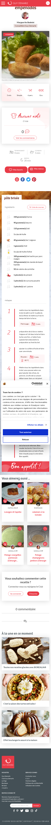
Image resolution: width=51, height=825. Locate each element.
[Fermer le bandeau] (47, 384)
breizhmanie (38, 508)
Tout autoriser (25, 432)
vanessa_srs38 (12, 551)
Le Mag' (4, 781)
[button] (3, 3)
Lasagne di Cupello (12, 512)
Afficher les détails (35, 425)
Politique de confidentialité (34, 783)
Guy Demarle (6, 776)
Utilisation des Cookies (33, 785)
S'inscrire (33, 593)
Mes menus (39, 168)
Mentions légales (31, 781)
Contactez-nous (31, 776)
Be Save (4, 785)
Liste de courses (38, 207)
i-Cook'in (5, 788)
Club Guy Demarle (8, 778)
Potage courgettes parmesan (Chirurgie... (12, 558)
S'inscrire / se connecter (12, 821)
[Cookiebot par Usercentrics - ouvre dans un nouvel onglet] (32, 383)
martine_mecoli (13, 508)
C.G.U (27, 778)
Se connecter (15, 593)
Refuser (25, 439)
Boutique (5, 783)
